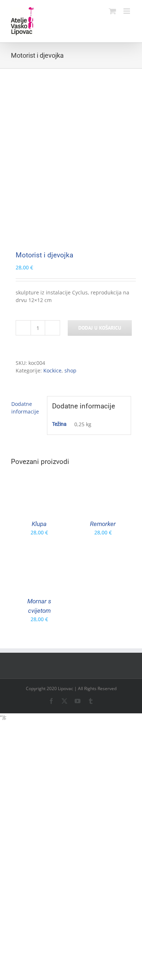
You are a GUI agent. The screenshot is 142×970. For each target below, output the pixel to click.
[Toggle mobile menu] (127, 11)
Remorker (103, 523)
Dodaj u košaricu (99, 328)
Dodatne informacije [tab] (25, 407)
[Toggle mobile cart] (112, 11)
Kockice (52, 370)
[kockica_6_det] (71, 152)
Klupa (39, 523)
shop (70, 370)
